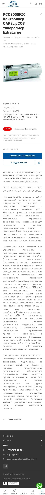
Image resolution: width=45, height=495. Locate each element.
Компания (8, 436)
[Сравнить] (39, 162)
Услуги (6, 445)
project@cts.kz (13, 454)
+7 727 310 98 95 (14, 450)
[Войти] (40, 4)
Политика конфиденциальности (16, 478)
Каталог (7, 440)
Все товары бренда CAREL (26, 129)
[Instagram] (5, 466)
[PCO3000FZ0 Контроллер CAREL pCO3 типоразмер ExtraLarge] (22, 72)
